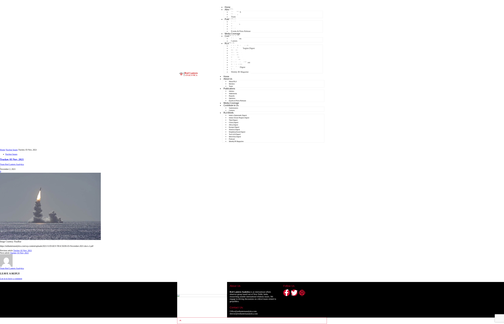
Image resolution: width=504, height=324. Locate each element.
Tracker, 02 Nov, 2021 (22, 250)
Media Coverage (232, 34)
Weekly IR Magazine (240, 72)
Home (227, 7)
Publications (229, 88)
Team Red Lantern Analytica (12, 164)
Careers (234, 41)
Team (233, 17)
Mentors (232, 84)
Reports (232, 96)
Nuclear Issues (12, 150)
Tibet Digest (233, 120)
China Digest (233, 122)
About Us (228, 79)
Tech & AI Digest (234, 134)
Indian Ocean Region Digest (239, 118)
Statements (233, 94)
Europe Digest (234, 127)
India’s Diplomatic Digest (238, 115)
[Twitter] (294, 292)
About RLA (233, 81)
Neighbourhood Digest (237, 132)
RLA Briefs (228, 113)
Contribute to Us (231, 105)
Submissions (233, 108)
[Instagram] (302, 292)
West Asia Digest (235, 137)
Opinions (232, 98)
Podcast (232, 139)
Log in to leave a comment (11, 279)
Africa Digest (233, 125)
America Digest (234, 130)
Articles (231, 91)
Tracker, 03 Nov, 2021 (12, 159)
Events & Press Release (241, 31)
